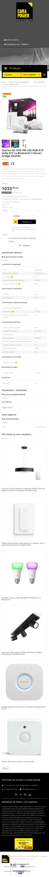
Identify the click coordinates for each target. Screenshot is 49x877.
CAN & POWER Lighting (24, 11)
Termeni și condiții (10, 867)
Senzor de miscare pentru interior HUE (18, 761)
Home (4, 82)
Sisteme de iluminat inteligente (19, 82)
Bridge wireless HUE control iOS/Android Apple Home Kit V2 (23, 708)
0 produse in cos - (16, 44)
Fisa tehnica (8, 407)
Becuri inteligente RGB (11, 84)
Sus (6, 768)
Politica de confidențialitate (13, 871)
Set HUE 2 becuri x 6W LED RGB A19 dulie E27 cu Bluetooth (21, 599)
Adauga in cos (27, 222)
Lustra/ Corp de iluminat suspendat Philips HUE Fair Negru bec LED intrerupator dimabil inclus (23, 489)
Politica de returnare (27, 867)
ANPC (29, 871)
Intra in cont (11, 40)
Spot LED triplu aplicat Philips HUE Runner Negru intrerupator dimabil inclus (22, 653)
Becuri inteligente (39, 82)
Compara (26, 245)
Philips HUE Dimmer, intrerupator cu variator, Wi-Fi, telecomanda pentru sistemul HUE (23, 544)
